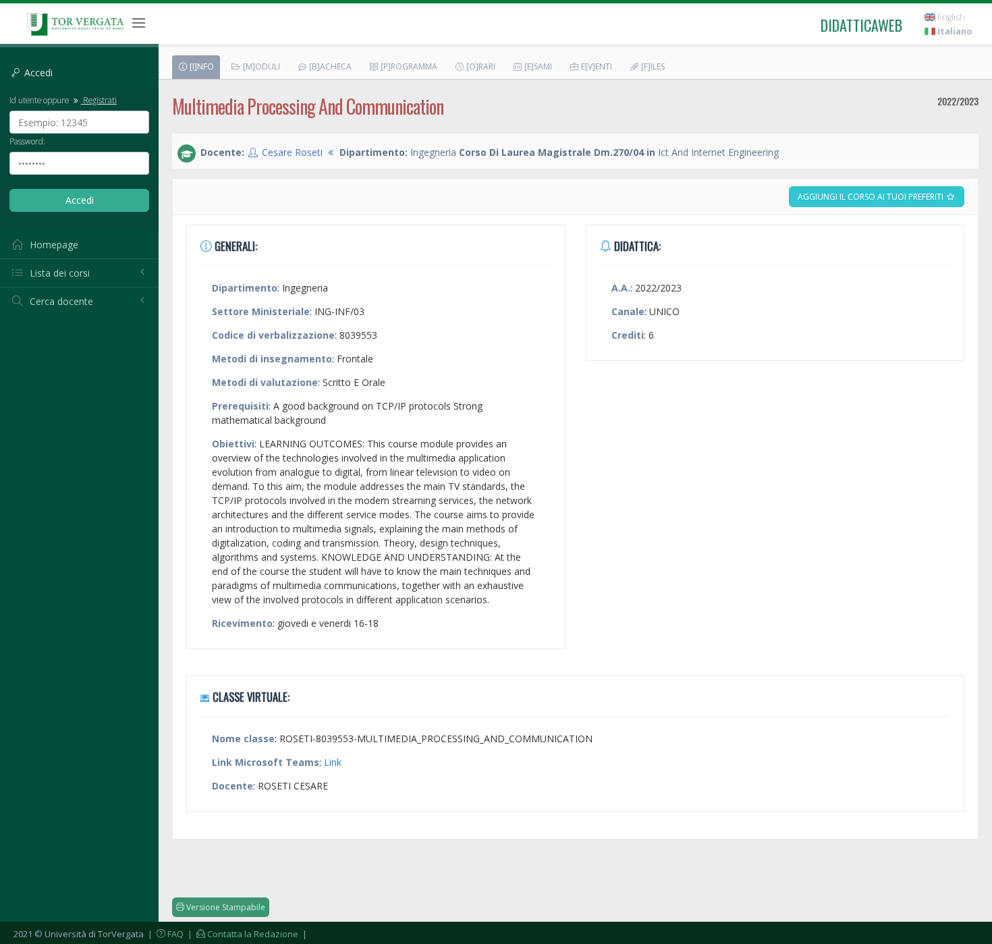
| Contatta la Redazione (242, 934)
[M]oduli (260, 66)
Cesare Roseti (292, 152)
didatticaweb (861, 25)
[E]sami (537, 66)
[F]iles (652, 66)
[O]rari (479, 66)
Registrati (99, 99)
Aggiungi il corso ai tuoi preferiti (871, 196)
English (950, 17)
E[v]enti (595, 66)
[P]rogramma (408, 66)
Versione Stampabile (224, 907)
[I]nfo (201, 66)
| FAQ (165, 934)
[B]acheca (329, 66)
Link (332, 762)
